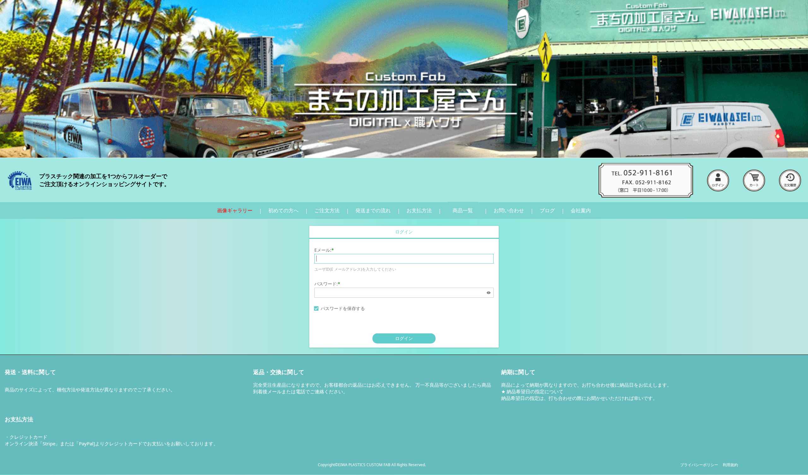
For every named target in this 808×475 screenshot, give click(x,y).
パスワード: (326, 284)
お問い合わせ (509, 210)
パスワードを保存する (343, 308)
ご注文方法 (327, 210)
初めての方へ (283, 210)
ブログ (547, 210)
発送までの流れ (373, 210)
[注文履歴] (790, 180)
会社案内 (581, 210)
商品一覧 (463, 210)
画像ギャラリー (234, 210)
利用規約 (730, 464)
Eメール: (322, 250)
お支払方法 (419, 210)
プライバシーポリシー (699, 464)
